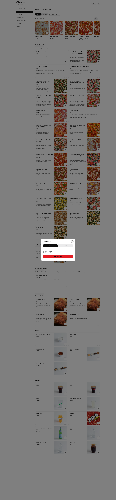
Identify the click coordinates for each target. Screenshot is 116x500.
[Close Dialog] (72, 241)
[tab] (50, 245)
